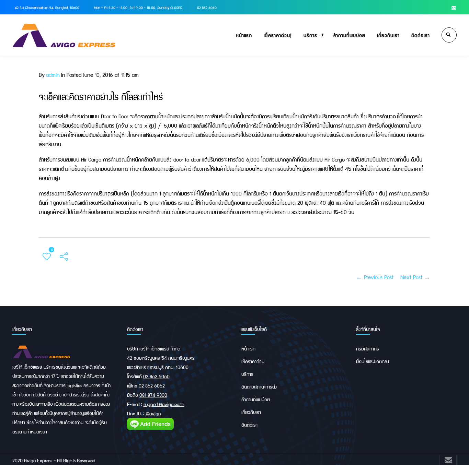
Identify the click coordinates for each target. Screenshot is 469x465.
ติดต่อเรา (420, 35)
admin (53, 74)
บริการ (310, 35)
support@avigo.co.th (164, 404)
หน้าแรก (244, 35)
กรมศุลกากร (367, 348)
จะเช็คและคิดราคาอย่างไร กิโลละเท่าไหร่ (101, 96)
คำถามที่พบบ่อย (349, 35)
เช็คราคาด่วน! (278, 35)
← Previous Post (374, 277)
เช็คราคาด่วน (252, 361)
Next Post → (415, 277)
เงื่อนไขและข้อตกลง (372, 361)
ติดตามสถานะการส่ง (259, 386)
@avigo (153, 413)
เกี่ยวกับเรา (388, 35)
